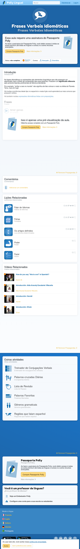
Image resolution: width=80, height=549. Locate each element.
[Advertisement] (40, 156)
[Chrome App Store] (56, 539)
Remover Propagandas (67, 172)
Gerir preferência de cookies (22, 546)
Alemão (8, 527)
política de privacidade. (38, 542)
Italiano (8, 523)
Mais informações (33, 51)
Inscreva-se (66, 2)
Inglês (7, 519)
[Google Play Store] (24, 539)
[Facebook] (65, 539)
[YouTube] (61, 539)
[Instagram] (75, 539)
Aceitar (6, 546)
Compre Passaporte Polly (14, 51)
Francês (8, 515)
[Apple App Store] (9, 539)
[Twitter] (70, 539)
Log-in (76, 2)
